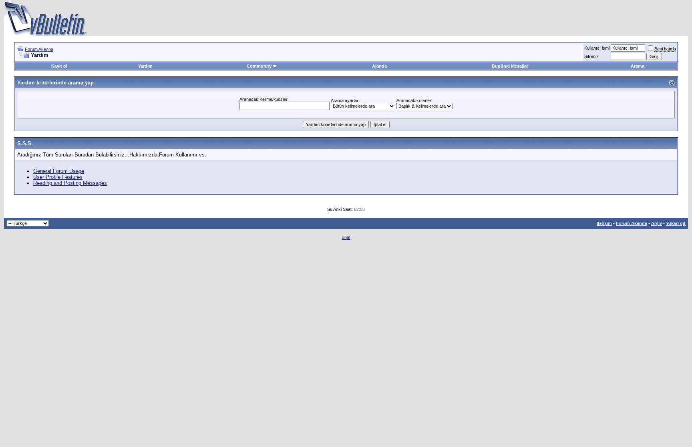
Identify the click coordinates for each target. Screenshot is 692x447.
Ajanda (379, 66)
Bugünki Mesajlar (510, 66)
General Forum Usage (58, 171)
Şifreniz (591, 56)
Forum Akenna (39, 49)
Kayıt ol (59, 66)
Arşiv (656, 223)
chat (346, 237)
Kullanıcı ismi (597, 48)
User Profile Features (57, 177)
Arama (637, 66)
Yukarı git (676, 223)
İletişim (604, 223)
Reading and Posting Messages (70, 183)
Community (259, 66)
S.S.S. (25, 143)
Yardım (145, 66)
